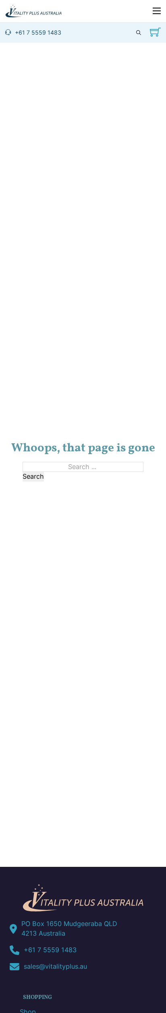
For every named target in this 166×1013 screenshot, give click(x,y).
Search (33, 476)
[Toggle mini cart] (155, 32)
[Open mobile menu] (157, 11)
